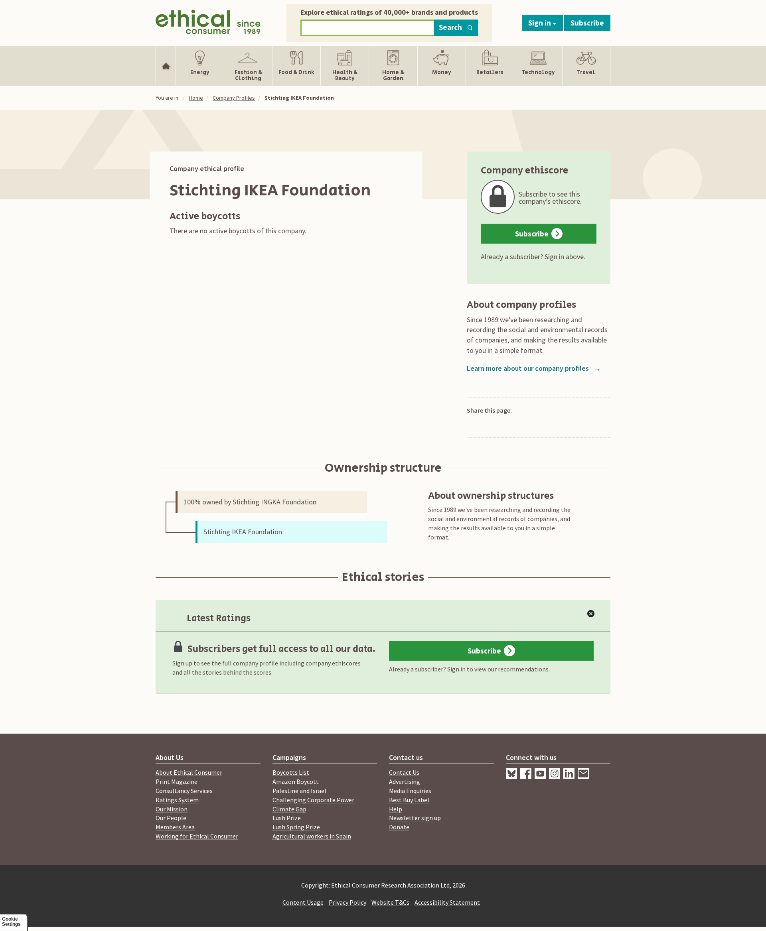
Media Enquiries (410, 791)
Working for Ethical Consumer (197, 836)
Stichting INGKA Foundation (274, 501)
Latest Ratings (219, 618)
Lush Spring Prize (296, 827)
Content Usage (303, 902)
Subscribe (587, 23)
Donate (399, 827)
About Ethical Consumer (189, 772)
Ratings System (177, 800)
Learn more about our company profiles (534, 368)
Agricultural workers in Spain (311, 836)
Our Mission (172, 809)
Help (395, 809)
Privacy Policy (347, 902)
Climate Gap (289, 809)
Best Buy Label (409, 800)
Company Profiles (234, 97)
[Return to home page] (208, 21)
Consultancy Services (184, 791)
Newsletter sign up (415, 818)
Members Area (175, 827)
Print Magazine (176, 781)
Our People (171, 818)
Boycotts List (290, 772)
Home (196, 97)
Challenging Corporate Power (313, 800)
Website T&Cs (390, 902)
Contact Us (404, 772)
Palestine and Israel (299, 791)
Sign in (540, 23)
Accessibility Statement (447, 902)
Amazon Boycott (295, 781)
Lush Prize (286, 818)
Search (450, 27)
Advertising (404, 781)
